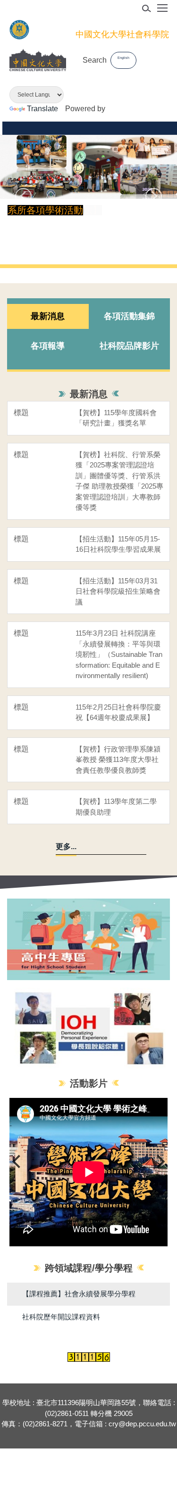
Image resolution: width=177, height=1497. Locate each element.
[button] (23, 196)
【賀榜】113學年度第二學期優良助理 (116, 806)
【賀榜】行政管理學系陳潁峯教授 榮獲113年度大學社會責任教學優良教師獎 (118, 759)
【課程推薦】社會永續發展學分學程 (78, 1294)
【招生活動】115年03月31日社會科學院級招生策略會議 (118, 591)
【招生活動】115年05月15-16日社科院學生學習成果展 (118, 544)
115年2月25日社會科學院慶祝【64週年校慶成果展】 (118, 712)
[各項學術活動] (88, 166)
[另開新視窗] (88, 939)
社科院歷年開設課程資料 (61, 1317)
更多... (66, 847)
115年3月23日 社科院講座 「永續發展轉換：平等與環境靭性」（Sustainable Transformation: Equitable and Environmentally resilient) (119, 654)
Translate (42, 109)
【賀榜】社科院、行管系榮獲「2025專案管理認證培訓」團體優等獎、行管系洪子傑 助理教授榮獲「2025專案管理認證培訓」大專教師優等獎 (119, 481)
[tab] (48, 316)
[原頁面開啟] (88, 1028)
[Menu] (162, 11)
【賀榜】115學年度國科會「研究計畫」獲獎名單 (116, 418)
